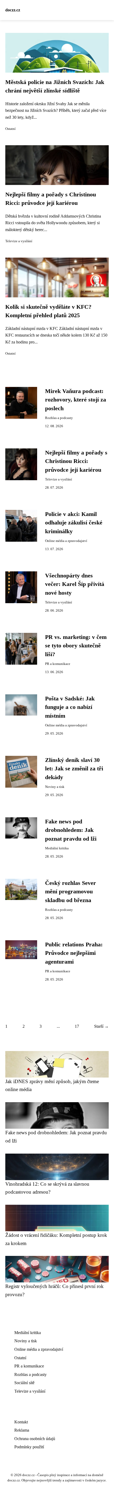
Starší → (101, 1026)
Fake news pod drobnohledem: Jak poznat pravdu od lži (71, 830)
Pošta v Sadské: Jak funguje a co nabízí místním (70, 707)
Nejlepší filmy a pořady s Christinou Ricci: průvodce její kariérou (76, 461)
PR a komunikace (57, 664)
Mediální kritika (57, 848)
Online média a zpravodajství (66, 541)
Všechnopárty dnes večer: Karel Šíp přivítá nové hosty (74, 584)
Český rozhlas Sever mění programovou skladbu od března (70, 891)
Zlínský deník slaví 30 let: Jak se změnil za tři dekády (74, 768)
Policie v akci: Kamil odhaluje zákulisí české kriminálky (73, 523)
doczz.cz (12, 10)
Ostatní (10, 129)
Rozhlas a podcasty (59, 418)
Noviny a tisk (54, 787)
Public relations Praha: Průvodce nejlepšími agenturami (74, 953)
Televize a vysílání (18, 241)
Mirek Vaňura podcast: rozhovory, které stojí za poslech (75, 400)
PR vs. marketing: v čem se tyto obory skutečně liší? (76, 645)
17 (77, 1026)
